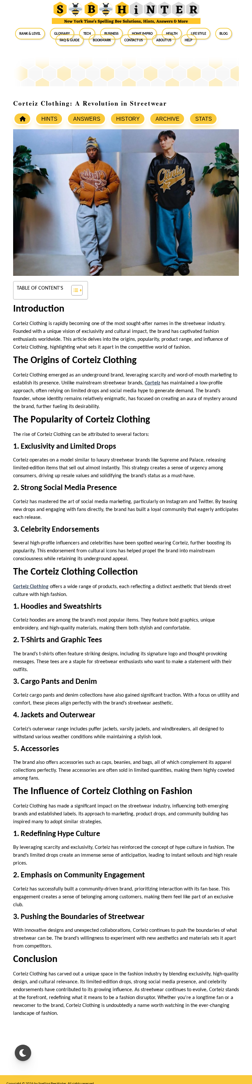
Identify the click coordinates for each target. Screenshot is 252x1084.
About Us (163, 40)
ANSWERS (86, 119)
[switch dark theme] (23, 1053)
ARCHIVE (167, 119)
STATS (203, 119)
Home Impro (142, 33)
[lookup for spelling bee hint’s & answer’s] (22, 118)
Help (188, 40)
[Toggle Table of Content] (73, 290)
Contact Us (133, 40)
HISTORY (128, 119)
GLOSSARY (62, 33)
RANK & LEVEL (30, 33)
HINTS (49, 119)
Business (111, 33)
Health (172, 33)
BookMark (102, 40)
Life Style (198, 33)
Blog (224, 33)
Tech (87, 33)
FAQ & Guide (69, 40)
